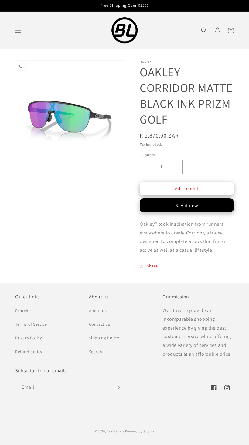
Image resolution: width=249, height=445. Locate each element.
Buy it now (186, 205)
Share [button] (152, 266)
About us (98, 310)
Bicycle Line (115, 431)
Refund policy (28, 351)
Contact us (99, 324)
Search (22, 310)
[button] (18, 30)
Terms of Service (31, 324)
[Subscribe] (117, 387)
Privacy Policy (28, 337)
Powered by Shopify (139, 431)
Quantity (147, 155)
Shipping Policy (104, 337)
